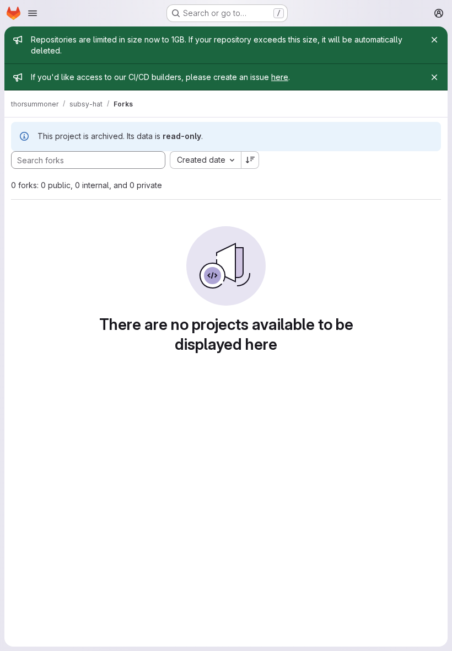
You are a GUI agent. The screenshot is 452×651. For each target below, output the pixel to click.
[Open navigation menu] (32, 13)
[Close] (434, 39)
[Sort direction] (250, 160)
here (279, 77)
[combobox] (205, 160)
